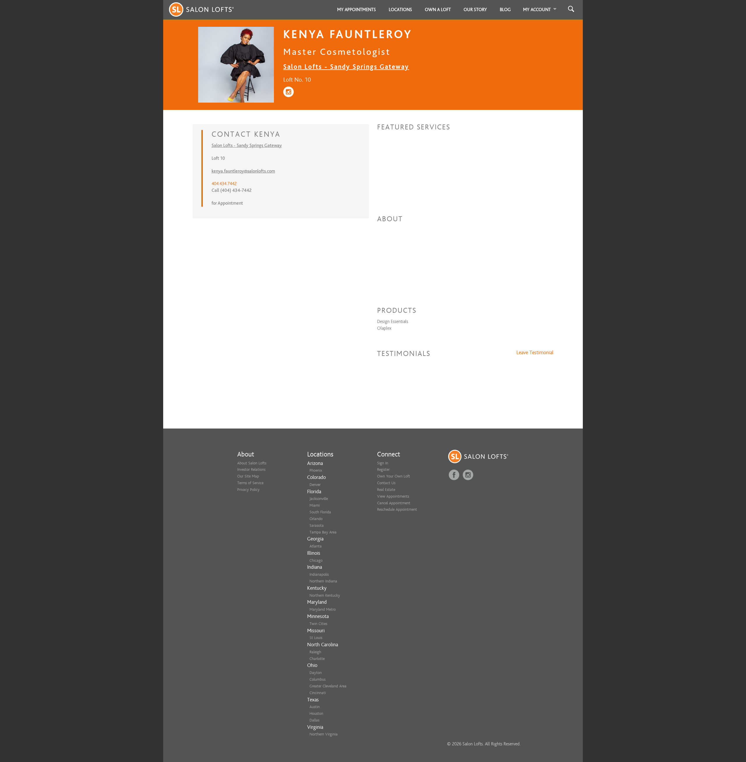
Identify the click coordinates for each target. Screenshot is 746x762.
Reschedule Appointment (397, 509)
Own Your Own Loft (393, 476)
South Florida (320, 512)
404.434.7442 (224, 183)
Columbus (317, 679)
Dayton (315, 672)
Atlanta (315, 546)
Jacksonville (318, 498)
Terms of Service (250, 483)
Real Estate (386, 489)
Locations (400, 9)
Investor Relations (251, 469)
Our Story (475, 9)
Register (383, 469)
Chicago (316, 560)
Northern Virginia (323, 734)
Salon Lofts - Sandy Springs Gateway (346, 66)
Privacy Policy (248, 489)
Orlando (316, 519)
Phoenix (315, 470)
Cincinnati (317, 693)
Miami (314, 505)
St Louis (315, 637)
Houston (316, 713)
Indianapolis (319, 574)
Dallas (314, 720)
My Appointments (356, 9)
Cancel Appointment (393, 503)
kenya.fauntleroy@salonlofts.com (243, 171)
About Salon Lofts (251, 463)
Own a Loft (438, 9)
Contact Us (386, 483)
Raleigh (315, 652)
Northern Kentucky (324, 595)
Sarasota (316, 525)
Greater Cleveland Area (327, 686)
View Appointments (393, 496)
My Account (537, 9)
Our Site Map (248, 476)
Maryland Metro (322, 609)
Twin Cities (318, 623)
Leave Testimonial (534, 353)
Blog (505, 9)
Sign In (382, 463)
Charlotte (317, 658)
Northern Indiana (323, 581)
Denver (315, 484)
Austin (314, 707)
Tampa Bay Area (323, 532)
